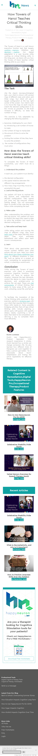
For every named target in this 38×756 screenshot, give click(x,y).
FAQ (3, 733)
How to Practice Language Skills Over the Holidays (19, 575)
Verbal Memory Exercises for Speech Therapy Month (19, 475)
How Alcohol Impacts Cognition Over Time (17, 712)
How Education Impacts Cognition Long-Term (18, 700)
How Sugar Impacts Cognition (12, 708)
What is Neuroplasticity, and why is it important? (19, 546)
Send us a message (8, 686)
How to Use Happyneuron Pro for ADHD (19, 416)
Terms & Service (27, 755)
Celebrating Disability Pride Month (19, 445)
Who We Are (6, 727)
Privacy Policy (18, 755)
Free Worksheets (7, 730)
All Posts (4, 723)
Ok (23, 752)
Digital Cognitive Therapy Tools (12, 679)
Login (3, 736)
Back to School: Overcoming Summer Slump (18, 695)
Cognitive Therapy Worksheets (11, 681)
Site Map (34, 755)
